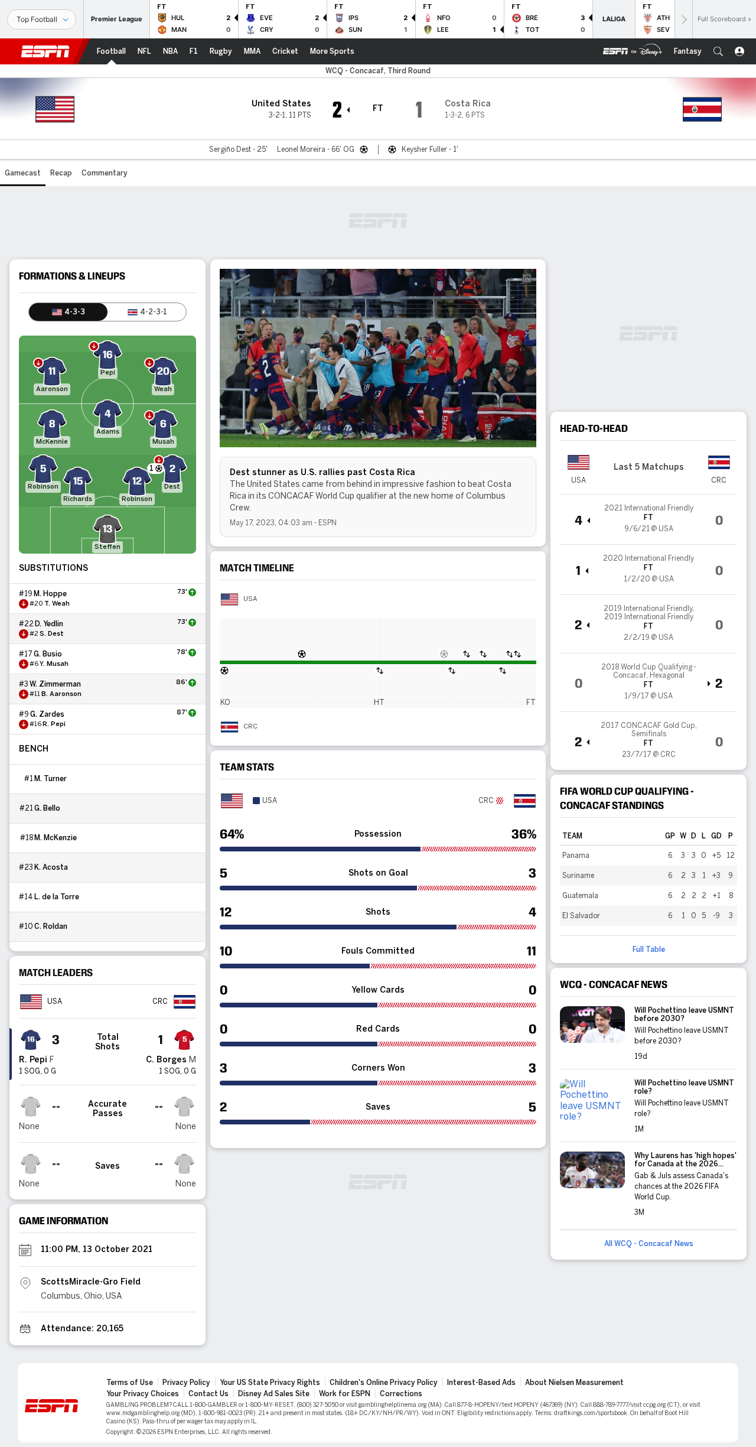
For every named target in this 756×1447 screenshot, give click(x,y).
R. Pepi (54, 724)
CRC (250, 726)
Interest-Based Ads (481, 1382)
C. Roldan (50, 926)
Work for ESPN (344, 1394)
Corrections (401, 1394)
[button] (718, 51)
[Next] (683, 19)
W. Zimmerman (55, 684)
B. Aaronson (61, 694)
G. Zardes (47, 714)
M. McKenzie (55, 838)
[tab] (68, 312)
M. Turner (50, 779)
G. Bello (47, 808)
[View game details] (648, 519)
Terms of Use (129, 1382)
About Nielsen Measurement (574, 1382)
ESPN (45, 51)
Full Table (649, 949)
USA (250, 599)
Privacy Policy (186, 1382)
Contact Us (208, 1394)
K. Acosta (51, 867)
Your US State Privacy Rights (270, 1382)
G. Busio (48, 654)
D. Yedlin (49, 624)
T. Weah (57, 603)
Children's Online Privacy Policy (384, 1382)
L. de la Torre (56, 897)
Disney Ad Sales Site (273, 1394)
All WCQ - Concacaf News (648, 1244)
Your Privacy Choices (142, 1394)
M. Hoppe (50, 594)
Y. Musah (54, 664)
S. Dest (52, 634)
